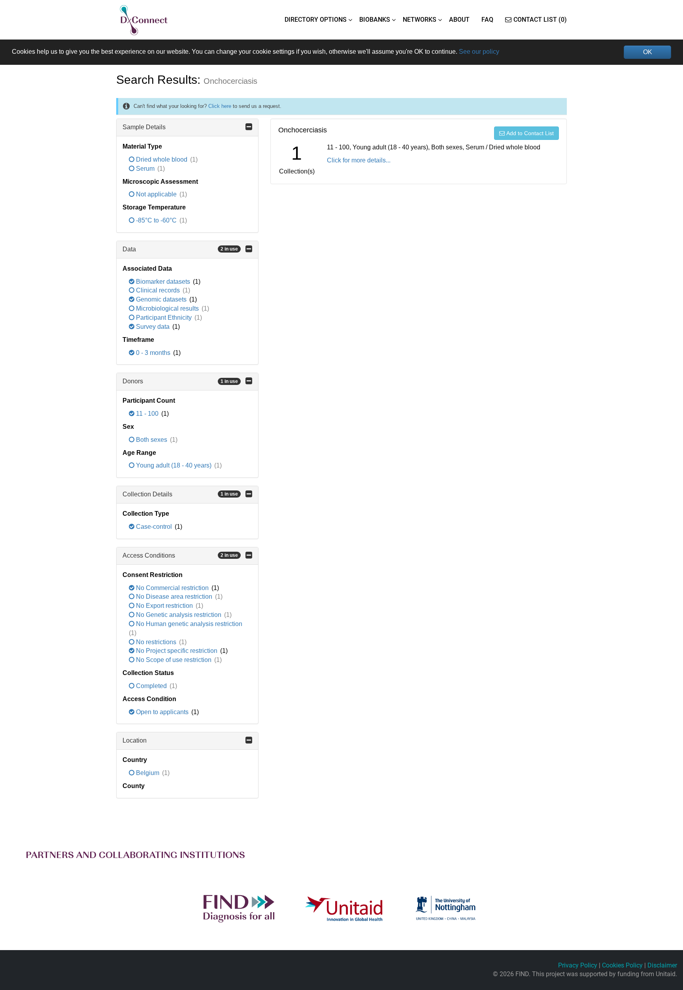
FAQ (487, 19)
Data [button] (180, 249)
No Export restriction (164, 605)
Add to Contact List (530, 133)
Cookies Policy (622, 965)
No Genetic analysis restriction (178, 614)
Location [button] (135, 740)
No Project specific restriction (176, 650)
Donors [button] (180, 381)
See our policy (479, 51)
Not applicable (156, 194)
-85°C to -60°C (156, 220)
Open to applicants (162, 712)
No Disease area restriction (174, 596)
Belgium (147, 772)
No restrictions (156, 642)
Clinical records (157, 290)
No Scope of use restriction (173, 659)
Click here (219, 106)
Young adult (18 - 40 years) (173, 465)
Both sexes (151, 439)
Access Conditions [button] (180, 555)
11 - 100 (147, 413)
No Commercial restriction (172, 588)
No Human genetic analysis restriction (188, 623)
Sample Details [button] (144, 127)
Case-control (154, 526)
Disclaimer (662, 965)
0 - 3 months (153, 352)
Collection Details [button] (180, 494)
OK (647, 52)
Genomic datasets (161, 299)
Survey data (152, 326)
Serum (145, 168)
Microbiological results (167, 308)
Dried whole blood (161, 159)
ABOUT (459, 19)
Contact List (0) (540, 19)
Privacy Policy (577, 965)
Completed (151, 686)
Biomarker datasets (163, 281)
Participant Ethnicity (163, 317)
